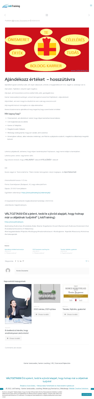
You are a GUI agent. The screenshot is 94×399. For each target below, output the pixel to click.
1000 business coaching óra (41, 249)
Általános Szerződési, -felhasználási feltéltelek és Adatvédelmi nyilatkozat (47, 386)
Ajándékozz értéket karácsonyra (14, 249)
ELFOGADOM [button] (87, 394)
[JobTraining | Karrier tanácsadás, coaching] (12, 5)
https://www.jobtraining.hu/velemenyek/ (35, 193)
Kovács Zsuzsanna (20, 21)
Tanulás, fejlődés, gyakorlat (68, 249)
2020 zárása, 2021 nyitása (45, 309)
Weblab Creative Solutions (78, 388)
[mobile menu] (91, 5)
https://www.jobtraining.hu (14, 222)
